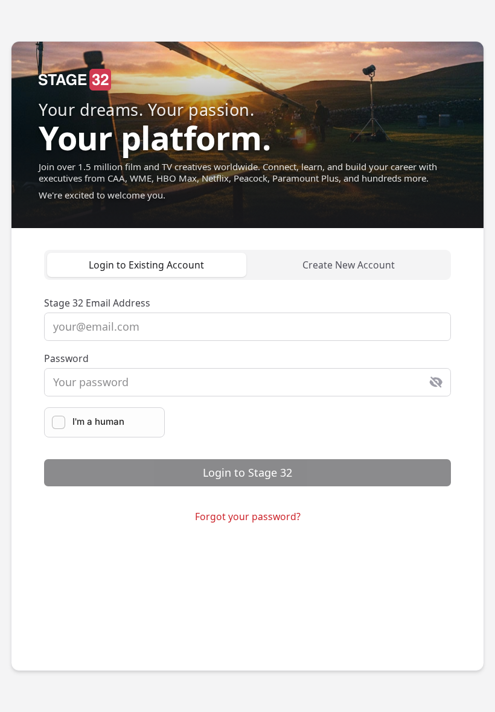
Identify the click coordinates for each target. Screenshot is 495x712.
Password (66, 358)
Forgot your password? (248, 516)
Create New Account (348, 265)
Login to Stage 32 (247, 472)
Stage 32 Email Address (97, 303)
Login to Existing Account (146, 265)
